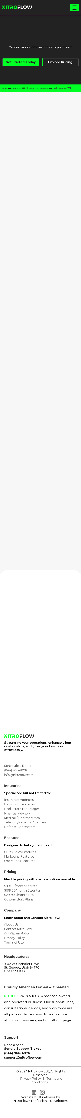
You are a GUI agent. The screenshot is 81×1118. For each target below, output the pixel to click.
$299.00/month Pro (19, 895)
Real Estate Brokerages (21, 809)
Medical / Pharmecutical (22, 818)
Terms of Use (14, 942)
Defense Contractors (19, 827)
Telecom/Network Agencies (25, 822)
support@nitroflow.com (23, 1057)
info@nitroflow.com (36, 707)
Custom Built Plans (18, 899)
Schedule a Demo (17, 766)
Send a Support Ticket (22, 1048)
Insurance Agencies (19, 800)
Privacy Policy (14, 938)
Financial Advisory (17, 813)
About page (61, 1020)
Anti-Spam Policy (17, 933)
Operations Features (37, 88)
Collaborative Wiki (62, 88)
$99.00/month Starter (20, 886)
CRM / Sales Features (20, 852)
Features (16, 88)
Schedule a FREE (39, 675)
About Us (11, 924)
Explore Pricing (60, 62)
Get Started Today (21, 62)
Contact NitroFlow (18, 929)
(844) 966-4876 (15, 770)
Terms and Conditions (47, 1080)
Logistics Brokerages (19, 804)
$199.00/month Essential (22, 890)
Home (4, 88)
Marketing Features (19, 856)
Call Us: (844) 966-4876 (36, 690)
